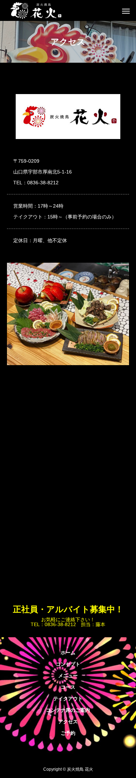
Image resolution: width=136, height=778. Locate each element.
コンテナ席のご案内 (68, 710)
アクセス (68, 721)
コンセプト (68, 664)
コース (68, 687)
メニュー (68, 675)
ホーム (68, 652)
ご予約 (68, 733)
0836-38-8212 (43, 182)
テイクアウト (68, 698)
